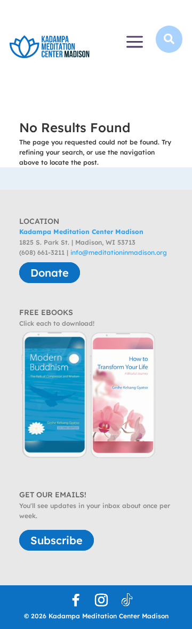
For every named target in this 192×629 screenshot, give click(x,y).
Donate (49, 272)
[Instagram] (101, 600)
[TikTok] (127, 600)
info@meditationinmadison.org (118, 252)
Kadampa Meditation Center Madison (81, 232)
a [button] (135, 42)
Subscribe (56, 540)
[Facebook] (75, 600)
